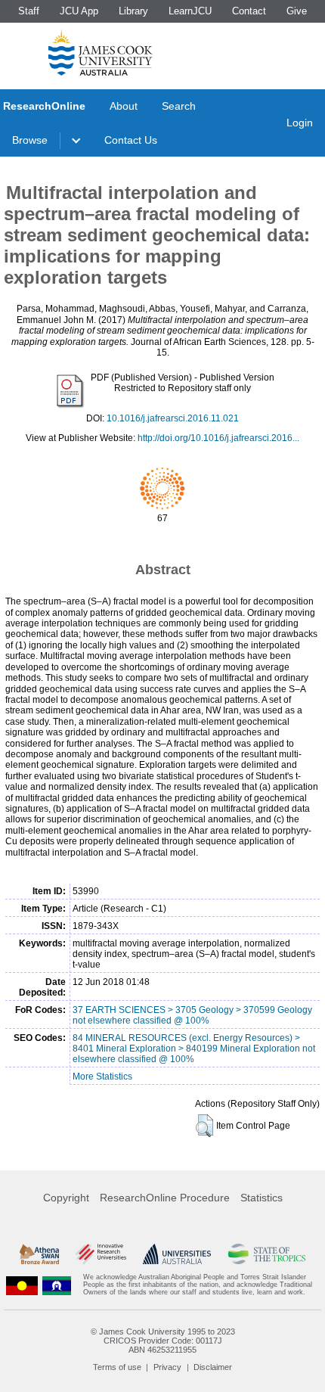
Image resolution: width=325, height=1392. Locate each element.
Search (179, 106)
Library (133, 11)
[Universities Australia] (177, 1254)
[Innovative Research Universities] (101, 1254)
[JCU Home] (100, 52)
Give (296, 11)
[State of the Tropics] (267, 1254)
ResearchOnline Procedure (165, 1198)
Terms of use (117, 1367)
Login (299, 123)
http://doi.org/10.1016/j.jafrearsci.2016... (218, 438)
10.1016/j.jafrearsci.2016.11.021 (173, 418)
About (124, 106)
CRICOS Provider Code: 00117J (163, 1340)
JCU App (79, 11)
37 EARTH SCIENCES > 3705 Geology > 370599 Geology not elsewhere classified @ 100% (192, 1015)
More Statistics (102, 1076)
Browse (30, 140)
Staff (28, 11)
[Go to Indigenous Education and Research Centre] (22, 1285)
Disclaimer (212, 1367)
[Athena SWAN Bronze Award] (39, 1254)
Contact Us (130, 140)
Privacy (167, 1367)
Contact (249, 11)
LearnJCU (190, 11)
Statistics (261, 1198)
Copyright (66, 1198)
